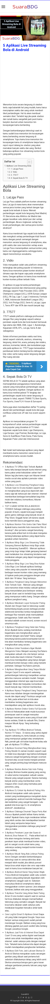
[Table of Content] (29, 162)
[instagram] (31, 997)
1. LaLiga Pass (17, 169)
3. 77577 (14, 175)
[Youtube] (29, 997)
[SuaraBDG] (25, 6)
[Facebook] (21, 997)
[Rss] (19, 997)
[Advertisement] (25, 78)
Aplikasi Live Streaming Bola (18, 166)
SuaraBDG (25, 994)
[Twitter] (23, 997)
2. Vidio (14, 172)
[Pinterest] (26, 997)
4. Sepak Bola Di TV (19, 178)
